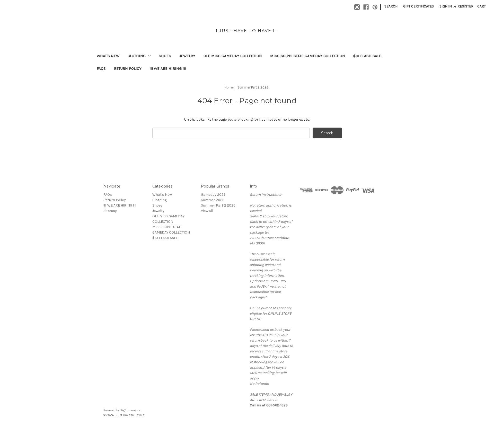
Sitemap (110, 211)
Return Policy (128, 68)
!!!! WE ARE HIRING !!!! (168, 68)
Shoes (165, 55)
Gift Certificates (418, 6)
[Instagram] (357, 7)
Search (391, 6)
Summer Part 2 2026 (218, 205)
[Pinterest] (375, 7)
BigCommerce (130, 410)
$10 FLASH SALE (367, 55)
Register (465, 6)
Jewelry (187, 55)
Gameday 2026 (213, 194)
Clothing (137, 55)
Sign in (445, 6)
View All (207, 211)
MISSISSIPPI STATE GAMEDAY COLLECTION (307, 55)
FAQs (101, 68)
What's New (108, 55)
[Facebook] (366, 7)
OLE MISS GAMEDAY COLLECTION (233, 55)
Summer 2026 (212, 200)
